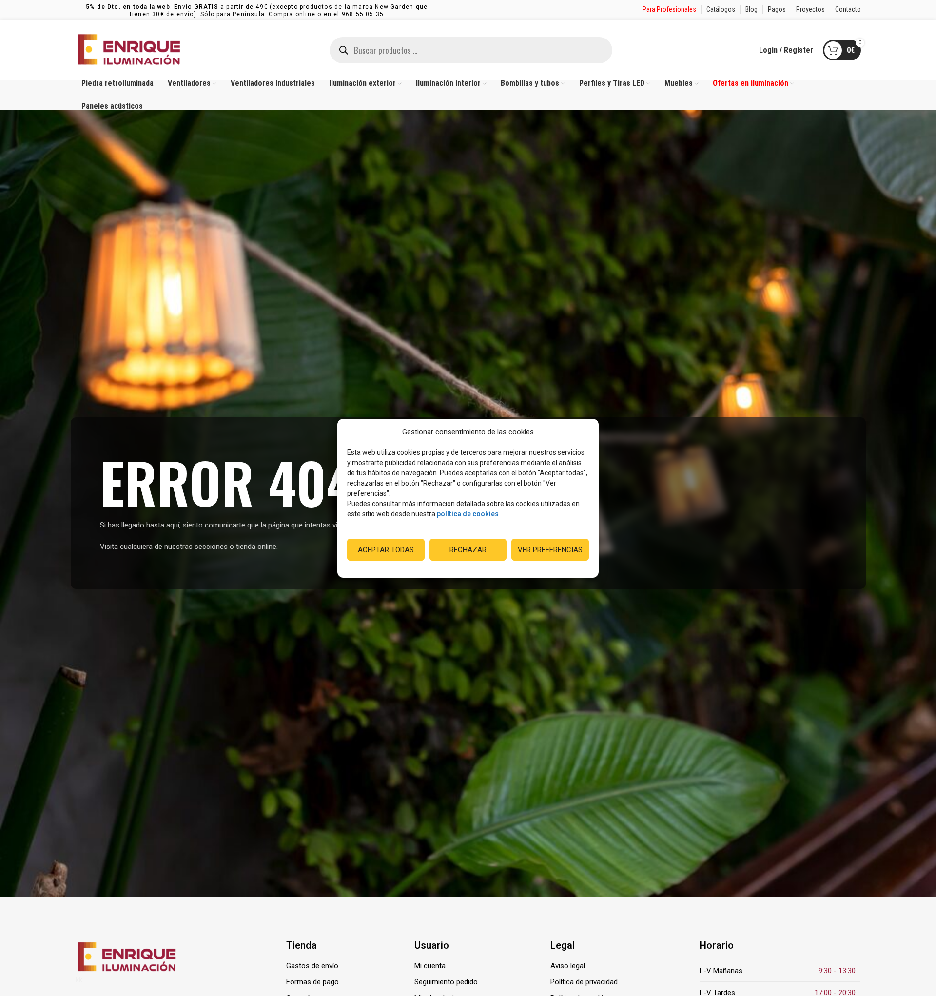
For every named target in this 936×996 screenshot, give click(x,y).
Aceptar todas (386, 549)
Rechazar (468, 549)
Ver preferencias (550, 549)
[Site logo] (129, 49)
